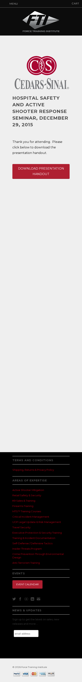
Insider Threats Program (27, 548)
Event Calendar (27, 584)
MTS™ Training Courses (26, 511)
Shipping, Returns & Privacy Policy (33, 469)
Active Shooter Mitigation (28, 489)
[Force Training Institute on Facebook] (20, 599)
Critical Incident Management (30, 516)
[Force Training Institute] (41, 21)
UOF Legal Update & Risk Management (36, 522)
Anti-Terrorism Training (26, 562)
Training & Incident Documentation (33, 538)
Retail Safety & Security (26, 495)
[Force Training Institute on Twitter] (14, 599)
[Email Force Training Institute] (38, 599)
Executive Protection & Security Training (37, 532)
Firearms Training (22, 505)
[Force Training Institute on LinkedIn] (32, 599)
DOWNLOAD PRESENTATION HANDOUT (41, 171)
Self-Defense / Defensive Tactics (32, 543)
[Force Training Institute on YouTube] (26, 599)
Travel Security (21, 527)
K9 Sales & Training (23, 500)
